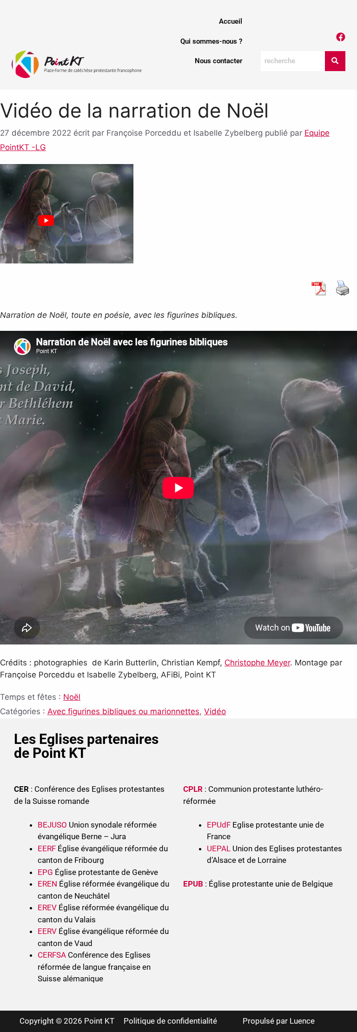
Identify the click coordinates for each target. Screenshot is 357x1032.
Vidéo (215, 711)
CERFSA (52, 955)
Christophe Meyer (257, 662)
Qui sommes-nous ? (211, 41)
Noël (71, 697)
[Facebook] (340, 37)
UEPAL (219, 848)
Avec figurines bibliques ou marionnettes (123, 711)
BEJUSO (53, 824)
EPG (45, 872)
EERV (47, 931)
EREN (47, 883)
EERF (47, 848)
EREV (47, 907)
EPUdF (219, 824)
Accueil (230, 21)
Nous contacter (218, 61)
